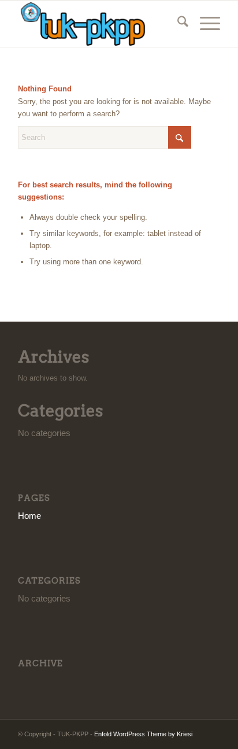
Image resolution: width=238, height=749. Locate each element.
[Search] (177, 24)
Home (29, 516)
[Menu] (204, 24)
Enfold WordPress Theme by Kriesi (143, 733)
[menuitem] (177, 24)
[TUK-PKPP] (99, 24)
